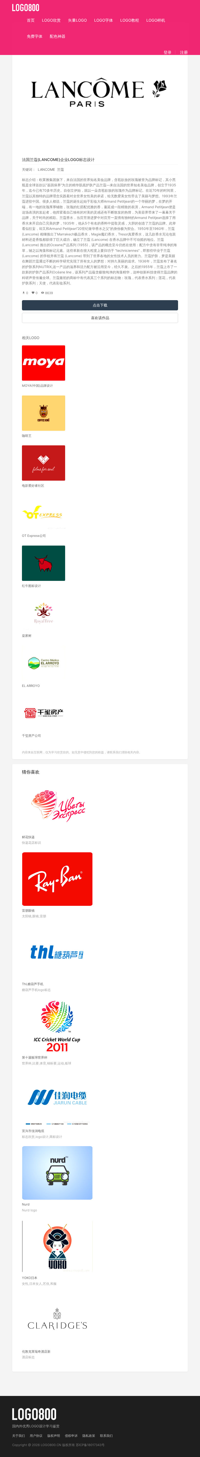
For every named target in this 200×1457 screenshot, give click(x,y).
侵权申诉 (71, 1436)
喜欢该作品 (100, 317)
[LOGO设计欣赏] (26, 6)
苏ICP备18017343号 (90, 1445)
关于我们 (18, 1436)
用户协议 (36, 1436)
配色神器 (57, 36)
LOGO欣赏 (51, 20)
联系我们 (106, 1436)
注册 (184, 52)
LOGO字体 (103, 20)
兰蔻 (60, 169)
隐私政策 (88, 1436)
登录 (167, 52)
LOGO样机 (155, 20)
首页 (31, 20)
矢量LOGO (77, 20)
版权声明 (53, 1436)
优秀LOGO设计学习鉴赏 (41, 1426)
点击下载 (100, 305)
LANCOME (46, 169)
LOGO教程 (129, 20)
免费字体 (34, 36)
